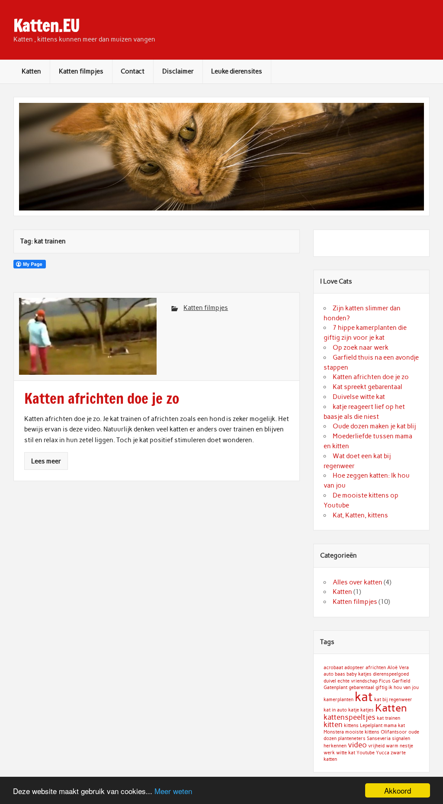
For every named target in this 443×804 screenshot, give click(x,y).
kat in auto (335, 710)
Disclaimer (178, 71)
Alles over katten (357, 582)
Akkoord (397, 790)
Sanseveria (379, 738)
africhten (376, 667)
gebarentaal (361, 687)
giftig (381, 687)
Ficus (385, 681)
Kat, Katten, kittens (360, 515)
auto (329, 674)
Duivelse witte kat (359, 397)
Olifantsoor (394, 732)
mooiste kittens (362, 732)
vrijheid (376, 746)
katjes (367, 710)
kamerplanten (338, 699)
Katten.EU (46, 25)
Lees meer (46, 461)
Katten (31, 71)
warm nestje (399, 746)
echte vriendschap (357, 681)
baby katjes (359, 674)
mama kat (394, 725)
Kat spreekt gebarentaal (367, 387)
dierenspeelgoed (391, 674)
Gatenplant (335, 687)
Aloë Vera (398, 667)
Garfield (401, 681)
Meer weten (173, 790)
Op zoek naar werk (360, 347)
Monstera (334, 732)
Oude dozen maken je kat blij (374, 426)
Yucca (382, 753)
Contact (132, 71)
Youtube (365, 753)
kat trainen (388, 718)
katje (353, 710)
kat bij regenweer (393, 699)
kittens (351, 725)
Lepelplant (371, 725)
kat (364, 696)
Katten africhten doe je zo (371, 377)
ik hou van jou (403, 687)
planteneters (352, 738)
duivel (330, 681)
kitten (333, 724)
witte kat (345, 753)
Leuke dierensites (236, 71)
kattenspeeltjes (350, 717)
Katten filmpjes (81, 71)
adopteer (354, 667)
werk (329, 753)
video (357, 744)
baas (340, 674)
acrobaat (333, 667)
